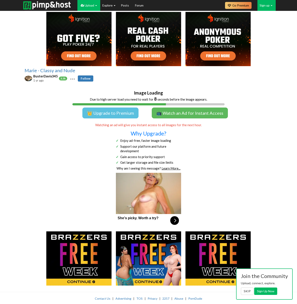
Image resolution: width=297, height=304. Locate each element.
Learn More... (171, 168)
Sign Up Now (265, 291)
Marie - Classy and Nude (50, 70)
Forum (139, 5)
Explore (107, 5)
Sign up (265, 5)
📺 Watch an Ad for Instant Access (189, 113)
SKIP (247, 291)
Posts (125, 5)
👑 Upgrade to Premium (110, 113)
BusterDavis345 (45, 76)
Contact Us (102, 298)
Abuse (178, 298)
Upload (89, 5)
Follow (85, 78)
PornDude (195, 298)
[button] (72, 78)
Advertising (123, 298)
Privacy (152, 298)
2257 (165, 298)
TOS (139, 298)
